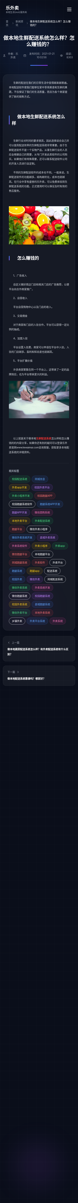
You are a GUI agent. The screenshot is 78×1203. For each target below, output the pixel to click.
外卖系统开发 (42, 587)
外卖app (60, 545)
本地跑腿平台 (42, 554)
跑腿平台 (17, 529)
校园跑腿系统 (42, 595)
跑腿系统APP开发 (50, 504)
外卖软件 (40, 562)
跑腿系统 (17, 570)
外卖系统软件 (19, 545)
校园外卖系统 (19, 604)
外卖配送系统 (42, 520)
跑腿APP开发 (19, 512)
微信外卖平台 (19, 612)
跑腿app (35, 570)
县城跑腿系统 (42, 604)
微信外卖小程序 (39, 529)
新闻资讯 (19, 23)
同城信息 (40, 479)
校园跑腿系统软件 (22, 504)
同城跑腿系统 (19, 562)
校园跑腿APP (44, 495)
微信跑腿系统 (19, 595)
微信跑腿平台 (19, 554)
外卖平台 (58, 562)
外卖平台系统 (37, 620)
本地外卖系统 (42, 612)
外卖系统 (58, 620)
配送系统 (52, 570)
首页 (7, 23)
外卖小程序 (41, 545)
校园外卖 (17, 579)
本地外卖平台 (19, 520)
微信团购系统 (42, 512)
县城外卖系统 (47, 537)
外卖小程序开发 (21, 495)
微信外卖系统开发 (22, 537)
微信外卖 (35, 579)
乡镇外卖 (17, 620)
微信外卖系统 (19, 587)
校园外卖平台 (42, 487)
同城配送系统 (55, 579)
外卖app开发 (19, 487)
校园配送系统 (19, 479)
